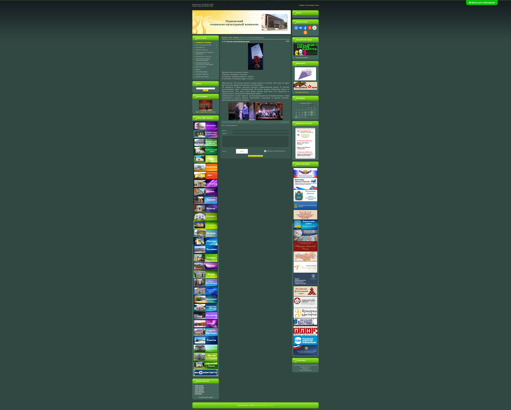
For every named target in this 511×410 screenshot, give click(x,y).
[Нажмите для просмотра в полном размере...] (255, 69)
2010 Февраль (199, 391)
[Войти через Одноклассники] (305, 32)
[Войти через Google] (314, 28)
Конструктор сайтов (261, 405)
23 (311, 115)
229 (239, 122)
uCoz (272, 405)
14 (305, 112)
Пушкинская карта (301, 57)
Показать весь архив (206, 397)
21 (305, 115)
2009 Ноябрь (199, 385)
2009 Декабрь (199, 387)
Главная (301, 5)
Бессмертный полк (301, 92)
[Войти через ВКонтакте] (301, 28)
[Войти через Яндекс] (310, 28)
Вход (317, 5)
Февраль (236, 37)
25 (296, 117)
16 (241, 37)
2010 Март (198, 393)
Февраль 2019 (305, 103)
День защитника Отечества (205, 112)
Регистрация (310, 5)
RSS (211, 6)
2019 (230, 37)
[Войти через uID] (296, 28)
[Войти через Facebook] (305, 28)
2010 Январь (199, 389)
